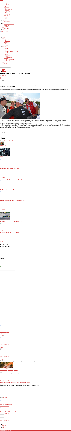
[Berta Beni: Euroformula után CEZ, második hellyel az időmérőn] (5, 240)
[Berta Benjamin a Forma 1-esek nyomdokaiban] (5, 187)
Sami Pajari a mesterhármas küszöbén (6, 404)
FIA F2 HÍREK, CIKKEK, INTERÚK (9, 24)
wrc (3, 426)
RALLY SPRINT (7, 5)
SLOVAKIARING (7, 14)
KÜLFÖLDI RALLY (6, 7)
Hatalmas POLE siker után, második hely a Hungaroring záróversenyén (12, 200)
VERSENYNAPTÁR (6, 26)
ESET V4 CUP (6, 22)
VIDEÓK (3, 29)
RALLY (3, 2)
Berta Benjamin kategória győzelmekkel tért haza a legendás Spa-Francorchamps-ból (14, 179)
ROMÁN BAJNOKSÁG (8, 9)
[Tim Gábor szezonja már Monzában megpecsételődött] (5, 208)
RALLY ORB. (7, 4)
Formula (3, 70)
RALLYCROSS (4, 46)
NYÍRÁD (6, 48)
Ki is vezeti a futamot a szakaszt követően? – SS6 (8, 333)
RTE (5, 6)
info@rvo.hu (5, 397)
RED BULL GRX (7, 19)
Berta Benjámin (2, 198)
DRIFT (3, 27)
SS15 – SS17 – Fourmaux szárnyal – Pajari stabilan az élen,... (10, 418)
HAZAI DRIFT (6, 63)
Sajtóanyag (4, 427)
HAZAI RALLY (6, 3)
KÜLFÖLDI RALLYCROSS (7, 15)
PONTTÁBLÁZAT (6, 25)
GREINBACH (7, 49)
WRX (6, 18)
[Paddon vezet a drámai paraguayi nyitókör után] (6, 343)
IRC (5, 8)
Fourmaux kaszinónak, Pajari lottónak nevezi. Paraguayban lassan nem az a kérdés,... (15, 382)
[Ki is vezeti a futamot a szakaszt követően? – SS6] (6, 331)
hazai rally (4, 425)
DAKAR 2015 (7, 10)
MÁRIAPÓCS (7, 12)
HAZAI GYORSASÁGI (7, 21)
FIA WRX (6, 17)
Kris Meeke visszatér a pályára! (8, 140)
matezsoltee (1, 335)
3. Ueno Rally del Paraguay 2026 (4, 332)
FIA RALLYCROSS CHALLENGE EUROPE (11, 51)
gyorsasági (3, 69)
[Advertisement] (15, 34)
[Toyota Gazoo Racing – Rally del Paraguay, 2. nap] (2, 410)
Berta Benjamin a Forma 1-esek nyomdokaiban (8, 189)
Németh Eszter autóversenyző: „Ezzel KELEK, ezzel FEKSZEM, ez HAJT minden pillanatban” (16, 157)
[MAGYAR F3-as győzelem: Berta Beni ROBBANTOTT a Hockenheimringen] (5, 219)
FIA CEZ (6, 16)
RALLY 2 (6, 40)
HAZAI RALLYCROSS (7, 11)
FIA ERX (6, 54)
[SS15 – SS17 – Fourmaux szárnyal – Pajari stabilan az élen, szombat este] (6, 355)
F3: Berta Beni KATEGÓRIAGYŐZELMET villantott (9, 232)
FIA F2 (3, 23)
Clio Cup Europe (2, 209)
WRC (6, 43)
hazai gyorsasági (4, 71)
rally (3, 424)
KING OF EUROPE (6, 28)
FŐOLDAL (3, 37)
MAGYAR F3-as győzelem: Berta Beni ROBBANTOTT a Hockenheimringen (13, 221)
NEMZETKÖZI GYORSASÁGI (8, 57)
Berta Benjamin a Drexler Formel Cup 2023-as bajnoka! (9, 168)
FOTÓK (3, 65)
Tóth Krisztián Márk (4, 75)
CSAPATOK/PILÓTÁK (7, 60)
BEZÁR (1, 0)
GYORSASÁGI (4, 20)
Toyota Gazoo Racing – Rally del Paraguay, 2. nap (9, 370)
